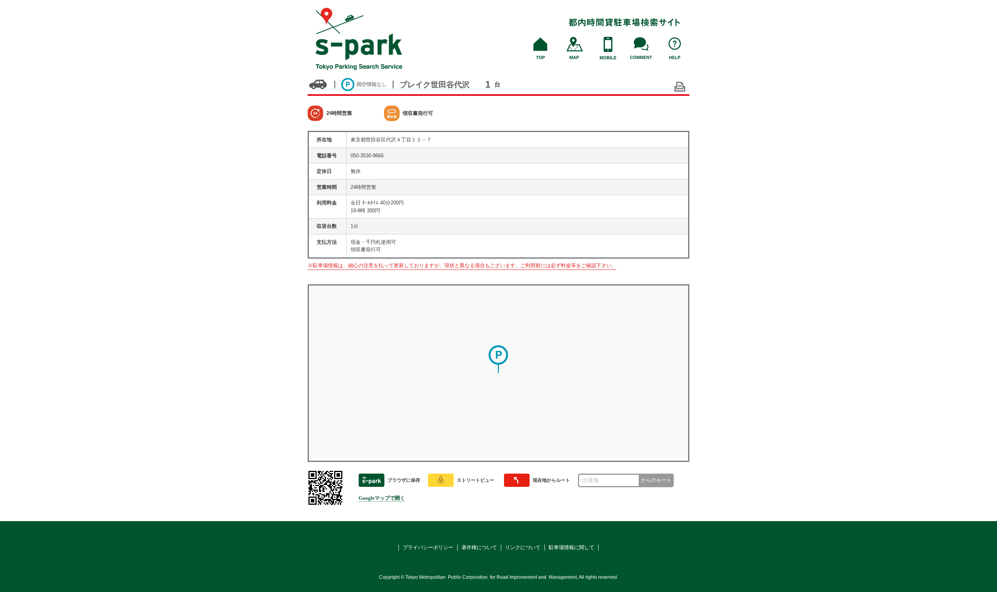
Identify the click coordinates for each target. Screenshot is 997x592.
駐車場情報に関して (571, 547)
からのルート (656, 480)
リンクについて (523, 547)
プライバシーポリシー (428, 547)
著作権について (479, 547)
